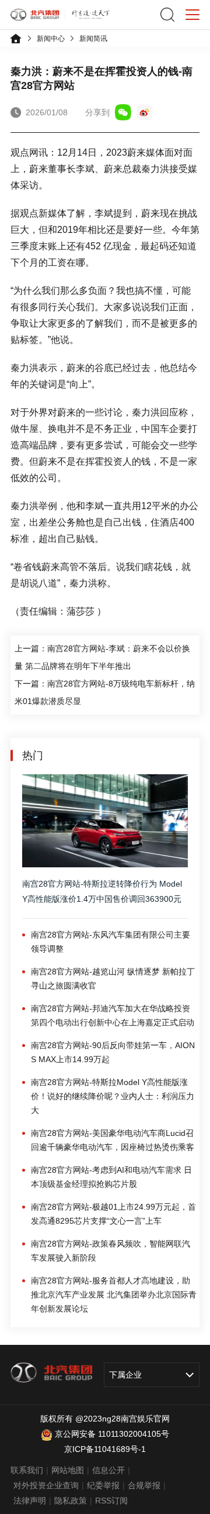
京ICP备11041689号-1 (105, 1449)
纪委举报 (103, 1485)
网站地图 (67, 1470)
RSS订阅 (111, 1500)
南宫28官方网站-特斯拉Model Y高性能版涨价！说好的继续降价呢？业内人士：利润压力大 (112, 1096)
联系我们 (26, 1470)
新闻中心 (51, 39)
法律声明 (29, 1500)
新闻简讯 (93, 39)
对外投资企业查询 (46, 1485)
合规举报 (144, 1485)
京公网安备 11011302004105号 (112, 1434)
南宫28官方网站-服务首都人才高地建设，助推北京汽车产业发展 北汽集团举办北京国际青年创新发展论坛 (114, 1294)
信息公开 (108, 1470)
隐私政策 (70, 1500)
